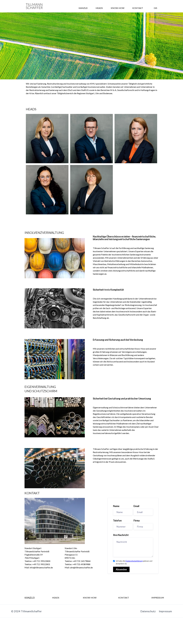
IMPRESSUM (157, 597)
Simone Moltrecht (91, 207)
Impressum (165, 611)
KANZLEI (83, 8)
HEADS (99, 8)
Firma (137, 520)
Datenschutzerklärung (134, 561)
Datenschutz (148, 611)
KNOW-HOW (117, 8)
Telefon (117, 520)
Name (116, 506)
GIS (155, 8)
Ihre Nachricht (121, 535)
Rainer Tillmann (91, 156)
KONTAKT (137, 8)
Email (136, 506)
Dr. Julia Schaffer (136, 156)
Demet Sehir (47, 156)
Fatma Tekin (47, 207)
